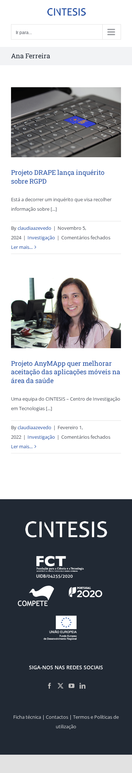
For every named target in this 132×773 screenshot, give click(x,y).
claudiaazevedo (34, 228)
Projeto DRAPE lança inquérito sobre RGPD (57, 176)
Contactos (57, 717)
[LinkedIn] (82, 686)
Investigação (41, 237)
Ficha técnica (27, 717)
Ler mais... (22, 247)
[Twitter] (60, 686)
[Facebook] (49, 686)
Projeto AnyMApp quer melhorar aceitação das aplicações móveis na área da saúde (65, 372)
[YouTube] (71, 686)
